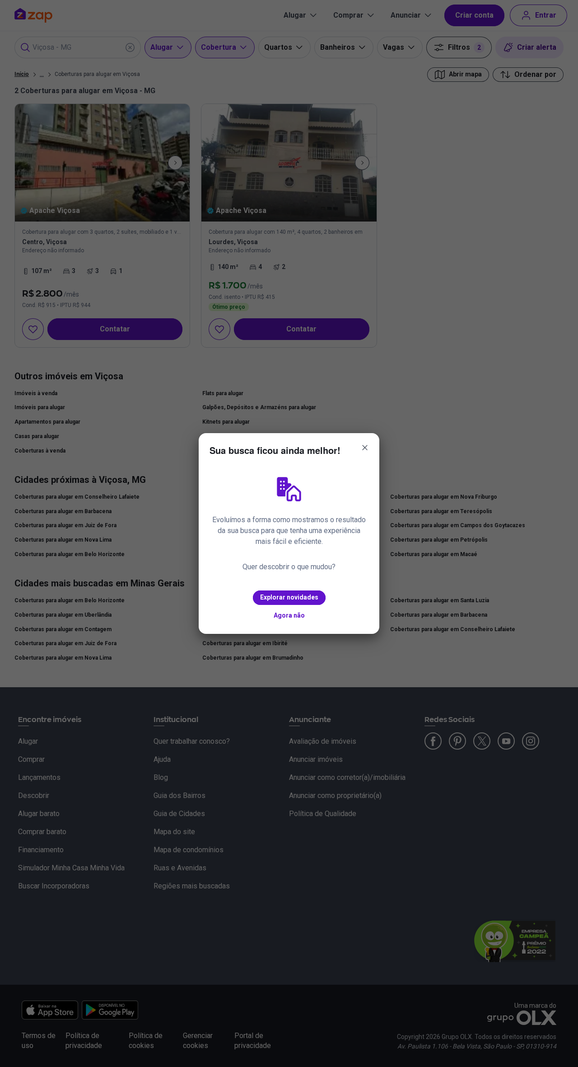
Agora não (289, 615)
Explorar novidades (289, 597)
